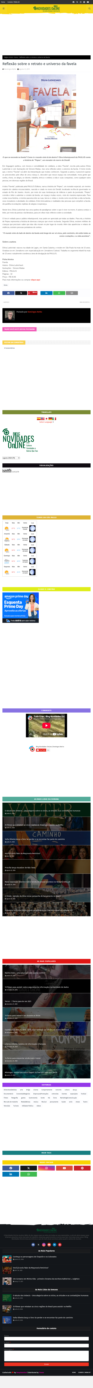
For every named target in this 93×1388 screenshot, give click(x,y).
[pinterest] (84, 2)
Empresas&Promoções (40, 1094)
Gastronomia (33, 1098)
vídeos (39, 1106)
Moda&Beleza (25, 1102)
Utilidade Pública (27, 1106)
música (36, 1102)
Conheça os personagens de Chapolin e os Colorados (34, 1257)
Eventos (64, 1094)
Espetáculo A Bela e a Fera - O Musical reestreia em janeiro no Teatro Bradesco (37, 1030)
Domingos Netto (10, 69)
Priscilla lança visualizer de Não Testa (20, 868)
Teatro (85, 1102)
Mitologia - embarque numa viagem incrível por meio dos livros (31, 1072)
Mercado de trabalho (11, 1102)
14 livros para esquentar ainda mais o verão (23, 1058)
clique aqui (35, 280)
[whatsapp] (28, 1174)
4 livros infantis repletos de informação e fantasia (25, 1044)
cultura (67, 1090)
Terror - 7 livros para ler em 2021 (18, 1001)
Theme (41, 1372)
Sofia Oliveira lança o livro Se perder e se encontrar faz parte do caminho (35, 839)
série (70, 1102)
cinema (35, 1090)
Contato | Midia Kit (84, 1372)
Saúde (64, 1102)
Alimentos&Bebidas (10, 1090)
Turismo (16, 1106)
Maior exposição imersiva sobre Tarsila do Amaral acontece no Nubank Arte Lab (37, 882)
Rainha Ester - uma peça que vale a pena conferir (25, 973)
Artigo (28, 1090)
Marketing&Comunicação (68, 1098)
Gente (43, 1098)
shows (78, 1102)
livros (16, 57)
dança (75, 1090)
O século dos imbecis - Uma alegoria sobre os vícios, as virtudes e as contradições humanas (42, 811)
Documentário (8, 1094)
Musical (44, 1102)
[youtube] (88, 2)
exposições (74, 1094)
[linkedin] (10, 1174)
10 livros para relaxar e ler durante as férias (22, 1015)
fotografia (14, 1098)
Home (3, 2)
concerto (58, 1090)
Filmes (6, 1098)
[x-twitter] (77, 2)
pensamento (54, 1102)
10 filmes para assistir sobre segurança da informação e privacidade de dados (37, 987)
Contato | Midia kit (13, 2)
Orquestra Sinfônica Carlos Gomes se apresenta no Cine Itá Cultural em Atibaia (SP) (39, 910)
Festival (83, 1094)
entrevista (55, 1094)
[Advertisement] (46, 33)
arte (21, 1090)
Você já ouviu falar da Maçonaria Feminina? (22, 853)
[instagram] (80, 2)
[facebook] (73, 2)
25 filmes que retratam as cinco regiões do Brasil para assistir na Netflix (34, 825)
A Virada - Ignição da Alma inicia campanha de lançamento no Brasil (33, 896)
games (23, 1098)
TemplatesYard (21, 1372)
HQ (49, 1098)
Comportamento (46, 1090)
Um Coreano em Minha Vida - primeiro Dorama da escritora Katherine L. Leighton (46, 1279)
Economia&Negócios (23, 1094)
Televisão (7, 1106)
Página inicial (8, 57)
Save (35, 292)
